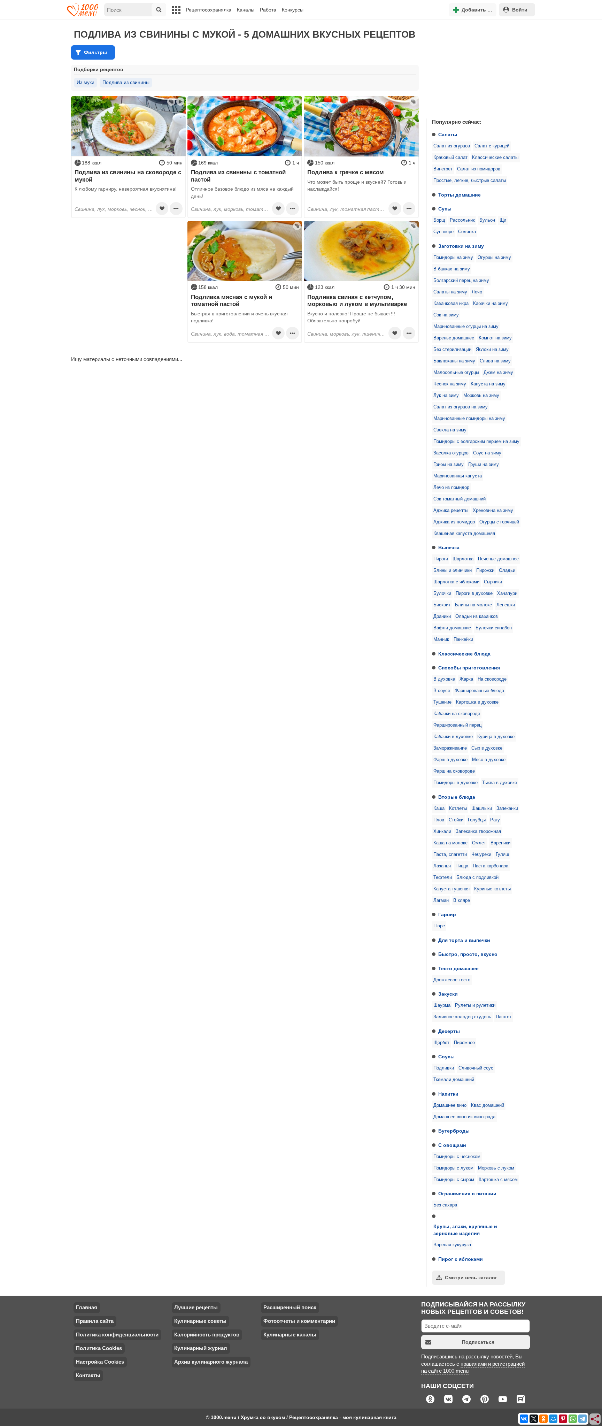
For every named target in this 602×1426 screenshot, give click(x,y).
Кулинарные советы (200, 1321)
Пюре (439, 925)
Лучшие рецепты (196, 1307)
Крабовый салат (450, 157)
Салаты (447, 134)
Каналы (245, 10)
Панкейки (463, 639)
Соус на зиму (487, 453)
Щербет (441, 1042)
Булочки (442, 593)
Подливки (443, 1068)
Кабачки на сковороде (456, 713)
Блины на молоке (473, 605)
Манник (441, 639)
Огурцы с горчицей (499, 522)
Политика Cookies (99, 1348)
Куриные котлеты (492, 889)
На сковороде (492, 679)
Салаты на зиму (450, 292)
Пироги (440, 559)
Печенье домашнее (498, 559)
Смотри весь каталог (471, 1277)
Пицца (461, 866)
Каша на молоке (450, 843)
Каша (439, 808)
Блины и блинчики (452, 570)
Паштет (503, 1016)
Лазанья (442, 866)
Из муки (85, 82)
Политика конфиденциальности (117, 1334)
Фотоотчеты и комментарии (299, 1321)
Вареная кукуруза (452, 1244)
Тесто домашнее (458, 968)
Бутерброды (454, 1131)
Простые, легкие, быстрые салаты (469, 180)
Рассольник (462, 220)
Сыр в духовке (486, 748)
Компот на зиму (495, 338)
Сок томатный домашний (459, 499)
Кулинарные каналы (289, 1334)
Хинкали (442, 831)
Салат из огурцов (451, 146)
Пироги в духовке (474, 593)
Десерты (449, 1031)
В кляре (461, 900)
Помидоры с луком (453, 1168)
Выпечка (449, 547)
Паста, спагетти (450, 854)
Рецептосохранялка (208, 10)
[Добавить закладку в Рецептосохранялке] (162, 208)
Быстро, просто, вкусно (467, 954)
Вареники (500, 843)
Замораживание (450, 748)
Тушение (442, 702)
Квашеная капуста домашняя (464, 533)
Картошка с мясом (498, 1179)
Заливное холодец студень (462, 1016)
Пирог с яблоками (460, 1259)
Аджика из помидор (454, 522)
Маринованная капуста (457, 476)
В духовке (444, 679)
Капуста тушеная (451, 889)
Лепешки (505, 605)
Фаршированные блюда (479, 690)
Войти (519, 10)
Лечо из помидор (451, 487)
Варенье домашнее (453, 338)
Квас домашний (487, 1105)
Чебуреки (481, 854)
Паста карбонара (490, 866)
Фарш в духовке (450, 759)
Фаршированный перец (457, 725)
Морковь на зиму (481, 395)
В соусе (441, 690)
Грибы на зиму (448, 464)
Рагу (495, 820)
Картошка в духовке (477, 702)
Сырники (493, 582)
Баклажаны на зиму (454, 361)
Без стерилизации (452, 349)
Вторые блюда (456, 797)
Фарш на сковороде (454, 771)
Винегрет (443, 169)
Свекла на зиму (449, 430)
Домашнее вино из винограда (464, 1116)
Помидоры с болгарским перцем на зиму (476, 441)
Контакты (88, 1375)
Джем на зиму (498, 372)
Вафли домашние (452, 628)
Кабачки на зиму (490, 303)
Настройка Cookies (100, 1362)
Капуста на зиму (488, 384)
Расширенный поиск (289, 1307)
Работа (268, 10)
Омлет (479, 843)
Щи (503, 220)
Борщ (439, 220)
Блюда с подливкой (477, 877)
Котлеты (458, 808)
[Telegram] (582, 1418)
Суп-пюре (443, 231)
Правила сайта (95, 1321)
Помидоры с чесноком (456, 1156)
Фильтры (95, 52)
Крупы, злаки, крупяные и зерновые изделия (465, 1230)
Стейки (456, 820)
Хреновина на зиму (493, 510)
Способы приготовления (469, 667)
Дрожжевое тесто (451, 980)
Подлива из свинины (125, 82)
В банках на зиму (451, 269)
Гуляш (502, 854)
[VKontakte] (524, 1418)
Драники (442, 616)
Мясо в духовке (488, 759)
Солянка (467, 231)
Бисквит (441, 605)
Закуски (448, 994)
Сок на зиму (446, 315)
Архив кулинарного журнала (211, 1362)
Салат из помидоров (478, 169)
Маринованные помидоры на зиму (469, 418)
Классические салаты (495, 157)
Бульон (487, 220)
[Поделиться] (595, 1419)
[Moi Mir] (553, 1418)
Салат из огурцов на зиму (460, 407)
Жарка (466, 679)
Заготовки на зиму (461, 246)
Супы (445, 209)
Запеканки (507, 808)
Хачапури (507, 593)
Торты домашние (459, 195)
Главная (86, 1307)
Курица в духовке (496, 736)
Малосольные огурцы (456, 372)
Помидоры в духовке (455, 782)
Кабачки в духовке (453, 736)
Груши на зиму (483, 464)
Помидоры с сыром (453, 1179)
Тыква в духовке (499, 782)
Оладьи (507, 570)
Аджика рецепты (450, 510)
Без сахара (445, 1205)
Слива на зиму (495, 361)
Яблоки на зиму (492, 349)
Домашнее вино (449, 1105)
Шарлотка (463, 559)
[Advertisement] (478, 67)
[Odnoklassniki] (543, 1418)
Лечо (477, 292)
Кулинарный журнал (200, 1348)
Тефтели (442, 877)
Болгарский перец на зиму (461, 280)
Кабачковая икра (451, 303)
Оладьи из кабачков (476, 616)
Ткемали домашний (453, 1079)
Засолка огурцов (451, 453)
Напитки (448, 1094)
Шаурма (441, 1005)
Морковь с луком (496, 1168)
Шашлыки (481, 808)
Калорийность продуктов (206, 1334)
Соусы (446, 1056)
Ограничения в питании (467, 1193)
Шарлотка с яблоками (456, 582)
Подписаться (478, 1342)
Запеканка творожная (478, 831)
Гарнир (447, 914)
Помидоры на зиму (453, 257)
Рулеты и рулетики (475, 1005)
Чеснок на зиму (449, 384)
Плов (438, 820)
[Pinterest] (563, 1418)
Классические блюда (464, 654)
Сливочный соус (475, 1068)
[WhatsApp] (573, 1418)
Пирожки (485, 570)
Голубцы (477, 820)
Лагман (441, 900)
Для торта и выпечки (464, 940)
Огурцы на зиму (494, 257)
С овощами (452, 1145)
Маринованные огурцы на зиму (466, 326)
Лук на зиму (446, 395)
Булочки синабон (494, 628)
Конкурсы (292, 10)
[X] (534, 1418)
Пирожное (464, 1042)
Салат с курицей (491, 146)
